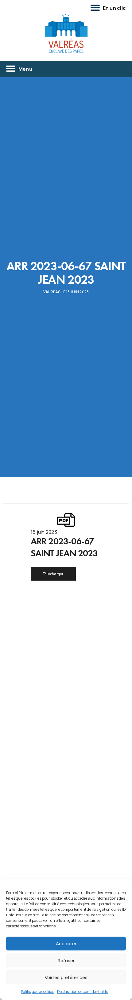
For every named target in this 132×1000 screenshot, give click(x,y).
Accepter (66, 943)
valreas (52, 292)
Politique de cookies (37, 991)
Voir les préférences (66, 977)
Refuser (66, 960)
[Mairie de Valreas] (66, 33)
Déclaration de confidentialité (82, 991)
